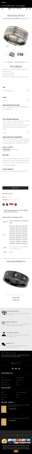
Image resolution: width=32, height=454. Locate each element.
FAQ (17, 382)
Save (12, 204)
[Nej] (30, 449)
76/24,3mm (25, 243)
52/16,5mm (25, 228)
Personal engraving (21, 392)
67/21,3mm (25, 237)
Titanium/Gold (17, 220)
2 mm (11, 252)
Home (4, 18)
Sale (17, 397)
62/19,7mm (12, 235)
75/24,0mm (18, 243)
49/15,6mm (25, 226)
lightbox (7, 46)
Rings (8, 18)
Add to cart (15, 188)
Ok (16, 451)
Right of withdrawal (6, 380)
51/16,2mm (18, 228)
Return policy (4, 382)
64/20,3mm (25, 235)
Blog (2, 399)
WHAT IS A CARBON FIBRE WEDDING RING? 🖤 (18, 418)
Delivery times (19, 380)
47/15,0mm (12, 226)
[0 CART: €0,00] (30, 9)
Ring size (18, 394)
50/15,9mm (12, 228)
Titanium (12, 220)
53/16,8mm (12, 230)
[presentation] (6, 54)
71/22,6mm (12, 241)
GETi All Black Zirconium (18, 295)
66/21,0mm (18, 237)
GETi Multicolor (17, 18)
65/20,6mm (12, 237)
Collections (4, 394)
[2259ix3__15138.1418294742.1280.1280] (20, 54)
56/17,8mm (12, 232)
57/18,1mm (18, 232)
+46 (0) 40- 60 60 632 (12, 345)
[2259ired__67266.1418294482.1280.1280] (16, 36)
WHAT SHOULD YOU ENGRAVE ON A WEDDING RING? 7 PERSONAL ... (18, 406)
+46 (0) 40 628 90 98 (17, 362)
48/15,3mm (18, 226)
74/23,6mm (12, 243)
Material (3, 397)
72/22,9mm (18, 241)
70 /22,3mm (25, 239)
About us (3, 377)
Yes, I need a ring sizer (9, 165)
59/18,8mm (12, 233)
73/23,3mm (25, 241)
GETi (12, 18)
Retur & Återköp (23, 210)
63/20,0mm (18, 235)
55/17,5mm (25, 230)
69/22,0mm (18, 239)
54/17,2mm (18, 230)
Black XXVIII (16, 297)
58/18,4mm (25, 232)
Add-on (8, 147)
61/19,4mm (25, 233)
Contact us (17, 363)
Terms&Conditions (20, 377)
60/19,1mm (18, 233)
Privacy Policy (4, 385)
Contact (18, 385)
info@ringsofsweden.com (12, 347)
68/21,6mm (12, 239)
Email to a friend (8, 193)
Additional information (11, 210)
